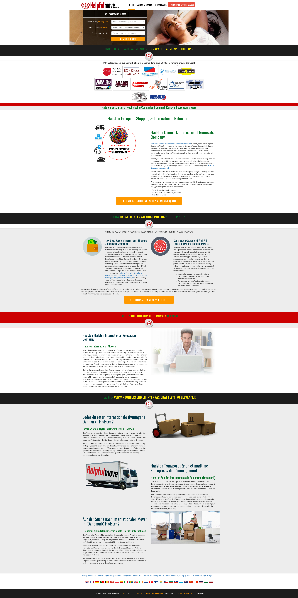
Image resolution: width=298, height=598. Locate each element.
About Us (131, 593)
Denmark (118, 576)
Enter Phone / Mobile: (100, 33)
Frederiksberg (102, 576)
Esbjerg (183, 576)
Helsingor (208, 576)
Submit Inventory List (185, 593)
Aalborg (202, 576)
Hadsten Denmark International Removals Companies (171, 144)
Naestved (142, 576)
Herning (84, 576)
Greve (129, 576)
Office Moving (161, 4)
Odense (189, 576)
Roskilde (149, 576)
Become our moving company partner (150, 593)
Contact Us (200, 593)
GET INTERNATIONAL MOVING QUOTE (149, 300)
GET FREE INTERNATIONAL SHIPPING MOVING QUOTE (149, 201)
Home (131, 4)
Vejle (178, 576)
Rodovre (173, 576)
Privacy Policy (170, 593)
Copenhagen (91, 576)
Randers (135, 576)
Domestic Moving (144, 4)
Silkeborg (110, 576)
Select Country (97, 22)
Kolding (124, 576)
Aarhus (167, 576)
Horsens (196, 576)
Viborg (155, 576)
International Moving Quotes (181, 4)
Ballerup (161, 576)
